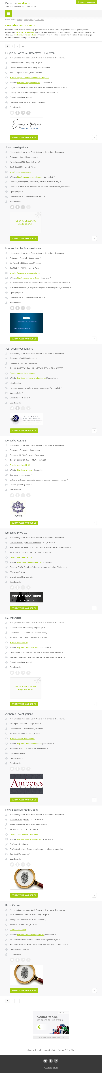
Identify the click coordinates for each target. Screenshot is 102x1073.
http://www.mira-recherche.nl (28, 278)
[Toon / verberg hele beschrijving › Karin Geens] (53, 939)
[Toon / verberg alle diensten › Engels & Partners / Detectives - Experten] (53, 92)
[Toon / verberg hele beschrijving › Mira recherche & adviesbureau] (53, 283)
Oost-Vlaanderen (16, 63)
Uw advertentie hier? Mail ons (51, 1037)
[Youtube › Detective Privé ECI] (28, 587)
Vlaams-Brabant (16, 628)
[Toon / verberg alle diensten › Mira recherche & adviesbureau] (53, 287)
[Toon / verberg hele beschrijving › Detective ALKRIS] (53, 475)
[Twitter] (45, 1061)
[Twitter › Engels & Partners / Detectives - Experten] (12, 113)
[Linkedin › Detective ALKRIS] (23, 495)
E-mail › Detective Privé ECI (21, 557)
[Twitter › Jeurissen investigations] (12, 408)
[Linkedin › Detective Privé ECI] (23, 587)
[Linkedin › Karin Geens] (23, 960)
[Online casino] (53, 1012)
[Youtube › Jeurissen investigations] (28, 408)
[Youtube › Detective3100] (28, 673)
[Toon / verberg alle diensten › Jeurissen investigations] (53, 388)
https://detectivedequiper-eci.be (29, 562)
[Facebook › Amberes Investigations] (17, 769)
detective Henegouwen (25, 32)
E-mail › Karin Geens (18, 930)
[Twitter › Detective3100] (12, 673)
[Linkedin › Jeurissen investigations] (23, 408)
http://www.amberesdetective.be (29, 744)
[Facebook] (51, 1061)
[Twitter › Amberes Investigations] (12, 769)
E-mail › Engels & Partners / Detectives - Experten (29, 78)
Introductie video (39, 102)
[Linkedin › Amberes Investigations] (23, 769)
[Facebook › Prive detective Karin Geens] (17, 864)
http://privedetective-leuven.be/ (29, 839)
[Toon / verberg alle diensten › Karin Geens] (53, 944)
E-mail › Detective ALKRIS (20, 465)
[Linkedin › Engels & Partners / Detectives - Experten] (23, 113)
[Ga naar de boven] (94, 137)
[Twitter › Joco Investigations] (12, 207)
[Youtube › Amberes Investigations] (28, 769)
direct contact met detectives (25, 35)
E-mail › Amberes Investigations (22, 739)
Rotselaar (28, 628)
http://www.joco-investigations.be (29, 177)
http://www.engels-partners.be (28, 83)
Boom (22, 157)
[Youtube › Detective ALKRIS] (28, 495)
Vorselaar (23, 724)
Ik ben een (86, 2)
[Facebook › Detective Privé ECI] (17, 587)
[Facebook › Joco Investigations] (17, 207)
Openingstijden (17, 192)
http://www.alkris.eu (24, 470)
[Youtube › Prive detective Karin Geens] (28, 864)
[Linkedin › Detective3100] (23, 673)
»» (23, 46)
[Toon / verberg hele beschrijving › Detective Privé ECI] (53, 567)
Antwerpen (14, 157)
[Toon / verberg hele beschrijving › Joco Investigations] (53, 181)
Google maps (36, 63)
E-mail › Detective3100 (18, 643)
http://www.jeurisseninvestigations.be (31, 378)
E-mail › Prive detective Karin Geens (24, 834)
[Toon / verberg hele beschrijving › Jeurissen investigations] (53, 383)
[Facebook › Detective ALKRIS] (17, 495)
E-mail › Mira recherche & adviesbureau (25, 273)
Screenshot (46, 83)
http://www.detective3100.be (28, 648)
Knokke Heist (30, 915)
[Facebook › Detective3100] (17, 673)
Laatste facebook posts (20, 102)
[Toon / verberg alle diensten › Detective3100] (53, 657)
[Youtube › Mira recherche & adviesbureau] (28, 308)
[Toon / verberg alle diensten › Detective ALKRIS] (53, 480)
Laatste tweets (17, 197)
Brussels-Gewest (16, 542)
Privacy (55, 1067)
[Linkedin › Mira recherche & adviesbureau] (23, 308)
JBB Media (48, 1067)
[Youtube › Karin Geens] (28, 960)
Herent (26, 819)
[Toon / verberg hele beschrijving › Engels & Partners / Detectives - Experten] (53, 87)
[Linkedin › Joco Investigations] (23, 207)
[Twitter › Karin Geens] (12, 960)
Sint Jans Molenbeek (33, 542)
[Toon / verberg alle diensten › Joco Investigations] (53, 187)
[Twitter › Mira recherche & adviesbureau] (12, 308)
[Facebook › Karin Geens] (17, 960)
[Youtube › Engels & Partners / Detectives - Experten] (28, 113)
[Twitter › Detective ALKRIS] (12, 495)
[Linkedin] (56, 1061)
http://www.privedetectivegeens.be (30, 935)
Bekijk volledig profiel (24, 137)
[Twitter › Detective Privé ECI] (12, 587)
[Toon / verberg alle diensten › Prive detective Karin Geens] (53, 849)
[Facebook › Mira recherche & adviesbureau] (17, 308)
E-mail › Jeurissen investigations (22, 373)
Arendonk (23, 258)
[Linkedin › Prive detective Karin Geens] (23, 864)
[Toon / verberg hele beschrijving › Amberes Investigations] (53, 748)
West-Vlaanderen (16, 915)
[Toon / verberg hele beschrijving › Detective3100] (53, 652)
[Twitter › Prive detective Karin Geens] (12, 864)
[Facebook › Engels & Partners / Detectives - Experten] (17, 113)
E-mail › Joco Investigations (20, 172)
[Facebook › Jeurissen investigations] (17, 408)
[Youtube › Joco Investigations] (28, 207)
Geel (22, 358)
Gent (27, 63)
